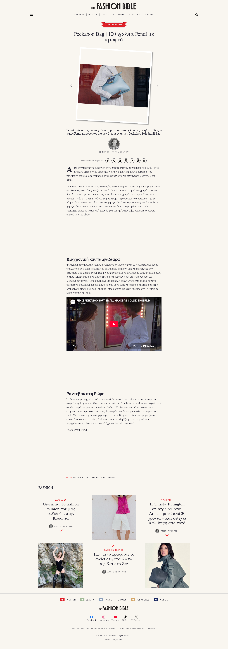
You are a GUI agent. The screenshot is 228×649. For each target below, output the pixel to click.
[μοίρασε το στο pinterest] (138, 160)
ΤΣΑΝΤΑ (111, 478)
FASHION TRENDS (114, 550)
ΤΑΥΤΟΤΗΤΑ (152, 628)
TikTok (125, 620)
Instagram (104, 620)
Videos (164, 600)
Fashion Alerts (114, 25)
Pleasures (143, 600)
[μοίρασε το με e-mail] (144, 160)
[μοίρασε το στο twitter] (113, 160)
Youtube (115, 620)
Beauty (90, 600)
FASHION (80, 14)
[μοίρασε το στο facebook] (107, 160)
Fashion (71, 600)
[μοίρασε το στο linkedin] (132, 160)
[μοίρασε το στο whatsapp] (120, 160)
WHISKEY (120, 640)
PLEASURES (134, 14)
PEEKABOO (101, 478)
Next (158, 85)
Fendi (84, 430)
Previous (71, 85)
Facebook (91, 620)
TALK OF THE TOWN (113, 14)
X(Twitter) (136, 620)
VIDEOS (149, 14)
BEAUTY (93, 14)
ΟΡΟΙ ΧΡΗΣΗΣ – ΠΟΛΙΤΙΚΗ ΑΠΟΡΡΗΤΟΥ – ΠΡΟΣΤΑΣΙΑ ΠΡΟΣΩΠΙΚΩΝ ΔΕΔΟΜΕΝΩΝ (107, 628)
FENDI (92, 478)
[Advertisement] (114, 235)
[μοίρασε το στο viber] (126, 160)
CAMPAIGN (61, 500)
